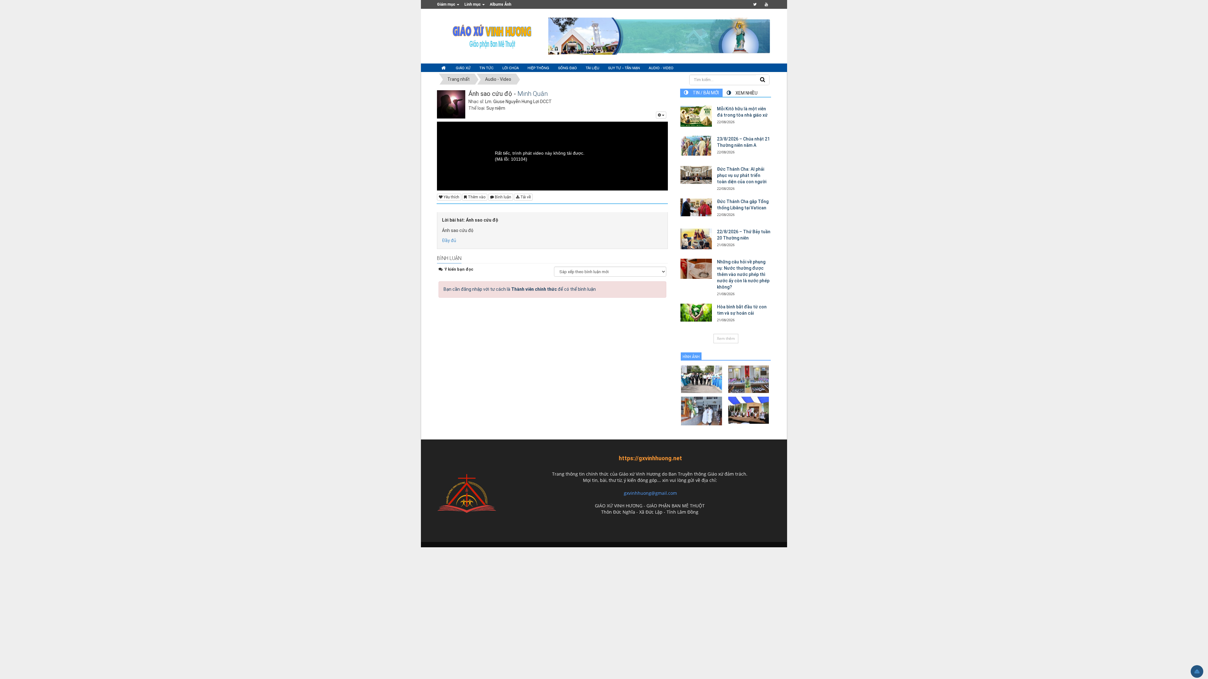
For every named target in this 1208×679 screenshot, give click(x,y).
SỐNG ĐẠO (567, 67)
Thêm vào (476, 197)
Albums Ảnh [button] (500, 4)
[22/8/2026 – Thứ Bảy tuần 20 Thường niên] (696, 239)
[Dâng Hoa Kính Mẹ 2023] (748, 379)
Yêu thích (451, 197)
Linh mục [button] (473, 4)
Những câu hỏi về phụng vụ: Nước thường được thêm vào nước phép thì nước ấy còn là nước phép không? (743, 274)
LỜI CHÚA (510, 67)
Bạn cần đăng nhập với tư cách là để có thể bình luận (520, 289)
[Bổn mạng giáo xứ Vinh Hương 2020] (701, 410)
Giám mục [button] (446, 4)
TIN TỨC (486, 67)
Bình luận (502, 197)
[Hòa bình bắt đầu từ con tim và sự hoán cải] (696, 312)
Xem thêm (726, 338)
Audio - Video (661, 67)
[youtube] (766, 4)
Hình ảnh (691, 357)
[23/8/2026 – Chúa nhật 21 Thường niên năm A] (696, 146)
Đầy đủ (449, 240)
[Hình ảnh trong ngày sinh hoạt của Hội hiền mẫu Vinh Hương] (748, 409)
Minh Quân (532, 93)
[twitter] (755, 4)
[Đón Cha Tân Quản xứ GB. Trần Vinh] (701, 379)
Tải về (525, 197)
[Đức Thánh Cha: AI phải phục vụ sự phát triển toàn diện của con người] (696, 175)
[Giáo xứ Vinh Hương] (492, 35)
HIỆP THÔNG (538, 67)
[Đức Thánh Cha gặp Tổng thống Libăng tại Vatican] (696, 207)
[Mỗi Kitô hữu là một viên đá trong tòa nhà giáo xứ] (696, 116)
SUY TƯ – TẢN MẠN (624, 67)
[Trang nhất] (444, 67)
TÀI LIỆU (592, 67)
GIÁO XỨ (463, 67)
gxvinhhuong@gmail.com (650, 493)
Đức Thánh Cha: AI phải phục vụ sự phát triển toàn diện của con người (741, 175)
